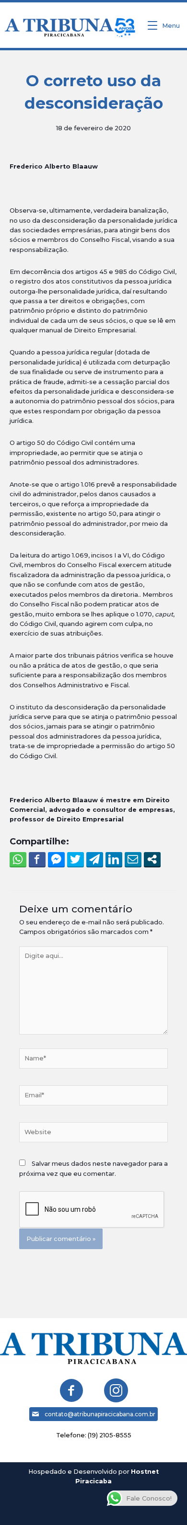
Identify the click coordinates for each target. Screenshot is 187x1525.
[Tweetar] (75, 859)
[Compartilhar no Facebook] (37, 859)
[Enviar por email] (133, 859)
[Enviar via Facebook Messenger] (56, 859)
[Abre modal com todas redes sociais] (152, 859)
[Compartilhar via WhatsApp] (18, 859)
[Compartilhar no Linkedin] (113, 859)
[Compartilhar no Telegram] (94, 859)
